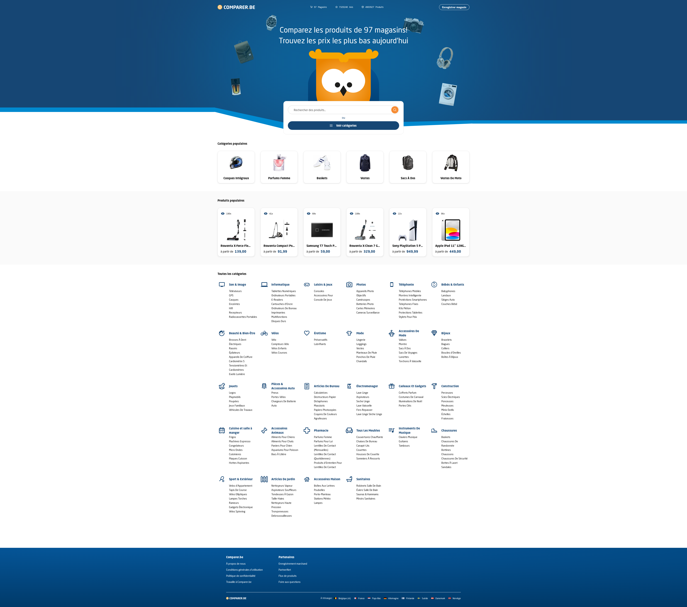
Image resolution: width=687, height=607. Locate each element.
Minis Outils (447, 409)
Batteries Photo (365, 303)
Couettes (361, 449)
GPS (231, 295)
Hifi (231, 308)
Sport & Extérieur (241, 479)
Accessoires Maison (327, 479)
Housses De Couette (367, 454)
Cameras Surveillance (368, 312)
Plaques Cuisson (238, 458)
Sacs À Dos (405, 348)
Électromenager (367, 386)
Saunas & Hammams (367, 494)
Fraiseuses (447, 418)
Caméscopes (363, 299)
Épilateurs (234, 352)
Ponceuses (447, 401)
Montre (403, 344)
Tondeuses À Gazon (282, 494)
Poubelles (319, 489)
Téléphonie (406, 284)
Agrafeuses (320, 418)
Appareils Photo (365, 291)
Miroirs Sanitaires (365, 498)
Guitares (403, 441)
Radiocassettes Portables (243, 316)
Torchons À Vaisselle (410, 361)
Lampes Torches (238, 498)
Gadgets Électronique (241, 507)
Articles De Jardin (283, 479)
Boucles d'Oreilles (451, 352)
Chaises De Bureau (366, 441)
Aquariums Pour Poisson (284, 449)
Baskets (445, 437)
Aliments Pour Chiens (283, 437)
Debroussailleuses (281, 515)
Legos (232, 392)
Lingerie (360, 339)
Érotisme (320, 333)
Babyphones (448, 291)
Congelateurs (236, 445)
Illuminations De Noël (410, 401)
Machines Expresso (239, 441)
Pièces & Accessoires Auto (283, 386)
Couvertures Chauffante (369, 437)
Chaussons (447, 454)
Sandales (446, 467)
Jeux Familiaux (237, 405)
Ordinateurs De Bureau (284, 308)
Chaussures (449, 430)
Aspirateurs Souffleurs (283, 489)
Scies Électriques (450, 396)
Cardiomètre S (237, 361)
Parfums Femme (323, 437)
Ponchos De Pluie (365, 356)
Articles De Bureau (326, 386)
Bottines (446, 449)
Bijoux (445, 333)
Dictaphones (321, 401)
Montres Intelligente (410, 295)
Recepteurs (235, 312)
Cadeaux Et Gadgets (412, 386)
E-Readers (277, 299)
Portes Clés (405, 405)
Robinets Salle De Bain (368, 485)
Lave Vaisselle (364, 405)
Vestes (360, 348)
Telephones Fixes (408, 303)
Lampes (318, 502)
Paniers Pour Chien (281, 445)
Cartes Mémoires (365, 308)
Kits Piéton (405, 308)
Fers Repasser (364, 409)
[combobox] (343, 110)
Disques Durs (278, 321)
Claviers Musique (408, 437)
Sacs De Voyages (408, 352)
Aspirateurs (362, 396)
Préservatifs (320, 339)
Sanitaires (363, 479)
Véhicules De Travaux (240, 409)
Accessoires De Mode (409, 333)
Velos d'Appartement (240, 485)
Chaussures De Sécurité (454, 458)
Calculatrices (321, 392)
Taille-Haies (277, 498)
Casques (233, 299)
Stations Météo (322, 498)
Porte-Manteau (322, 494)
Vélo (273, 339)
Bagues (445, 344)
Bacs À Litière (278, 454)
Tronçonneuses (279, 511)
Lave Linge (362, 392)
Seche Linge (363, 401)
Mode (360, 333)
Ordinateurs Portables (283, 295)
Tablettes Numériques (283, 291)
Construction (450, 386)
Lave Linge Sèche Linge (369, 414)
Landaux (446, 295)
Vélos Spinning (237, 511)
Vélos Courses (279, 352)
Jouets (233, 386)
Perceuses (447, 392)
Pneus (274, 392)
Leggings (361, 344)
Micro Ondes (236, 449)
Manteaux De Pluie (366, 352)
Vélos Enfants (279, 348)
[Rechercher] (394, 109)
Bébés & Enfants (452, 284)
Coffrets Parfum (407, 392)
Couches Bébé (449, 303)
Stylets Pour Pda (408, 316)
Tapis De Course (238, 489)
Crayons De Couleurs (325, 414)
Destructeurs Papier (325, 396)
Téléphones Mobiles (410, 291)
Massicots (319, 405)
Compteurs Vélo (280, 344)
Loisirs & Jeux (323, 284)
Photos (361, 284)
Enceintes (234, 303)
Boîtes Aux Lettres (324, 485)
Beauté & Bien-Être (242, 333)
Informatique (280, 284)
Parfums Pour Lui (323, 441)
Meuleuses (447, 405)
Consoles (319, 291)
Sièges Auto (448, 299)
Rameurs (234, 502)
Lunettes (404, 356)
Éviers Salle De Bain (367, 489)
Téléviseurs (235, 291)
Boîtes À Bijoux (449, 356)
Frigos (232, 437)
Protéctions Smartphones (413, 299)
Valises (402, 339)
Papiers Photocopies (325, 409)
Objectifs (361, 295)
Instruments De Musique (409, 430)
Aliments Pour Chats (282, 441)
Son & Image (237, 284)
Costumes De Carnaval (411, 396)
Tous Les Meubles (368, 430)
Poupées (234, 401)
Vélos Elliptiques (238, 494)
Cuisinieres (235, 454)
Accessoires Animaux (279, 430)
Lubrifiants (320, 344)
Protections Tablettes (410, 312)
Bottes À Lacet (449, 462)
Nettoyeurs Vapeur (282, 485)
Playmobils (235, 396)
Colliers (445, 348)
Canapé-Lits (362, 445)
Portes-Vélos (278, 396)
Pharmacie (321, 430)
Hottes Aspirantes (239, 462)
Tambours (404, 445)
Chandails (361, 361)
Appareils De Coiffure (240, 356)
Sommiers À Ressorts (368, 458)
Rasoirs (233, 348)
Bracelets (446, 339)
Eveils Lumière (237, 374)
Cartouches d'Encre (282, 303)
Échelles (445, 414)
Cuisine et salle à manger (240, 430)
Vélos (275, 333)
